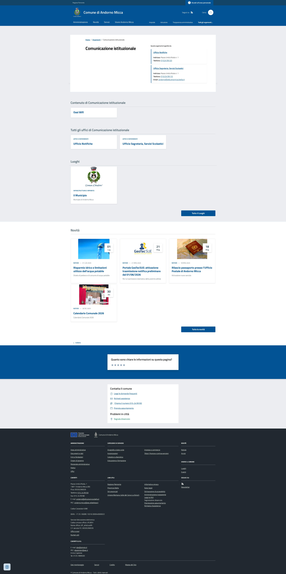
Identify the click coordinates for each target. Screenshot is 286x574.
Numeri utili (75, 535)
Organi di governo (77, 460)
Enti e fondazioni (77, 457)
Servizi (107, 22)
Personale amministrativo (80, 464)
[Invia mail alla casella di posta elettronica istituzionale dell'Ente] (87, 499)
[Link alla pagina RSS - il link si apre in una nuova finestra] (191, 12)
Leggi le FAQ (149, 497)
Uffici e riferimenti (80, 139)
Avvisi (183, 453)
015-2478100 (83, 492)
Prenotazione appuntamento (155, 503)
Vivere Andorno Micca (124, 22)
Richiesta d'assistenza (152, 505)
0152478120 (166, 60)
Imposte (152, 22)
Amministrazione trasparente (155, 494)
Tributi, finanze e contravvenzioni (156, 453)
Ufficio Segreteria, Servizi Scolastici (168, 68)
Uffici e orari (75, 531)
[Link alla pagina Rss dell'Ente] (182, 484)
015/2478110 (167, 76)
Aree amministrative (78, 449)
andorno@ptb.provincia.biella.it (172, 79)
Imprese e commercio (152, 449)
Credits (112, 564)
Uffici (72, 471)
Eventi (183, 472)
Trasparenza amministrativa (183, 22)
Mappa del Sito (130, 564)
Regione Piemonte (78, 2)
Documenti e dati (77, 453)
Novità (96, 22)
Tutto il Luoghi (198, 213)
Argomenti (97, 39)
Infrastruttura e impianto (83, 190)
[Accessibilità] (7, 567)
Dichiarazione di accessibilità (154, 491)
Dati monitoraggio (77, 564)
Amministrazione (80, 22)
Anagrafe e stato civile (115, 449)
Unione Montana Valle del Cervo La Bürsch (123, 495)
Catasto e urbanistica (115, 457)
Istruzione (163, 22)
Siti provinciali (112, 491)
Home (87, 39)
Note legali (148, 488)
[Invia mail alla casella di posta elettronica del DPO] (81, 547)
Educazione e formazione (116, 460)
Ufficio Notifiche (160, 52)
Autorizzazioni (112, 453)
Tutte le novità (198, 329)
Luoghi (183, 468)
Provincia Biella (113, 488)
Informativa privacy (151, 484)
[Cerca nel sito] (209, 12)
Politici (73, 467)
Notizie (76, 263)
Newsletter (185, 487)
